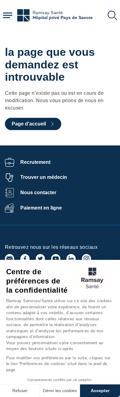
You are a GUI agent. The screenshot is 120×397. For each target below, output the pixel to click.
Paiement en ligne (41, 207)
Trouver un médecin (43, 177)
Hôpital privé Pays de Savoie (63, 17)
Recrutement (35, 162)
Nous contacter (38, 192)
